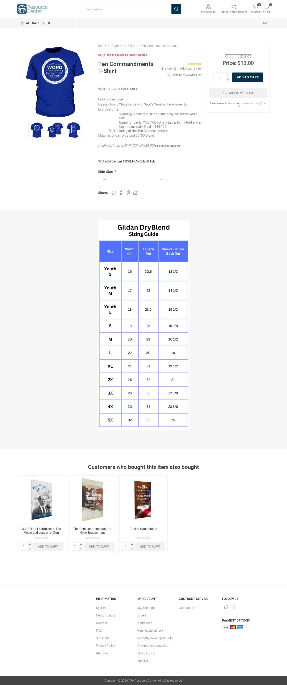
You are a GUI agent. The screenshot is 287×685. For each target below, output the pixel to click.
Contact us (186, 608)
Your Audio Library (150, 630)
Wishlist (142, 661)
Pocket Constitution (143, 529)
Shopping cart (147, 653)
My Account (208, 11)
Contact (101, 623)
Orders (142, 615)
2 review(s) (168, 68)
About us (102, 653)
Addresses (144, 623)
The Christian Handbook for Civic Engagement (92, 531)
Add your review (190, 68)
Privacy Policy (105, 646)
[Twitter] (226, 607)
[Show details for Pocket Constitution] (144, 500)
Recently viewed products (155, 638)
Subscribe (103, 638)
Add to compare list (186, 75)
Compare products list (233, 11)
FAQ (264, 23)
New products (105, 615)
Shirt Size (106, 172)
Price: (229, 63)
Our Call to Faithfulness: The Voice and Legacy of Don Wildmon (41, 532)
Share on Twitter (114, 192)
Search (101, 608)
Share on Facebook (121, 192)
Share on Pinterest (128, 192)
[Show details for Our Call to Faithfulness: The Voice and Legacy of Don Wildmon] (41, 500)
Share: (103, 193)
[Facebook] (234, 607)
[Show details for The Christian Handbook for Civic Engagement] (92, 500)
